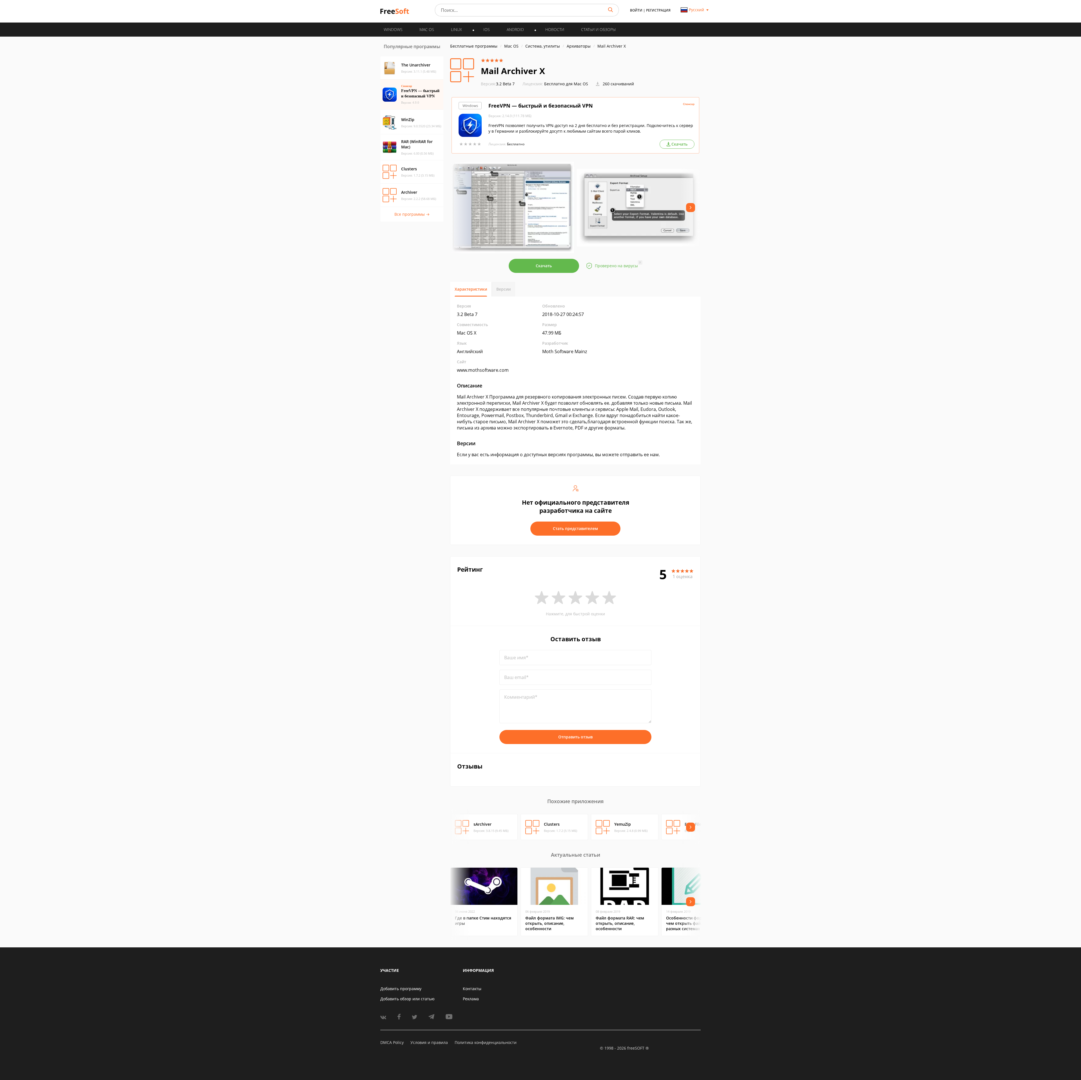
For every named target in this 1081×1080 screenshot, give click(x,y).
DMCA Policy (392, 1042)
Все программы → (412, 214)
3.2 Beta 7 (498, 83)
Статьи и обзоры (598, 29)
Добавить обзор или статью (407, 998)
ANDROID (515, 29)
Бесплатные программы (473, 46)
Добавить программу (400, 988)
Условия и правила (429, 1042)
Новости (554, 29)
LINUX (456, 29)
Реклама (471, 998)
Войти (636, 10)
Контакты (472, 988)
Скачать (544, 265)
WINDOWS (393, 29)
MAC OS (426, 29)
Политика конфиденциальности (486, 1042)
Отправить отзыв (575, 737)
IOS (486, 29)
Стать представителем (575, 528)
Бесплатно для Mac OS (566, 83)
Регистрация (658, 10)
